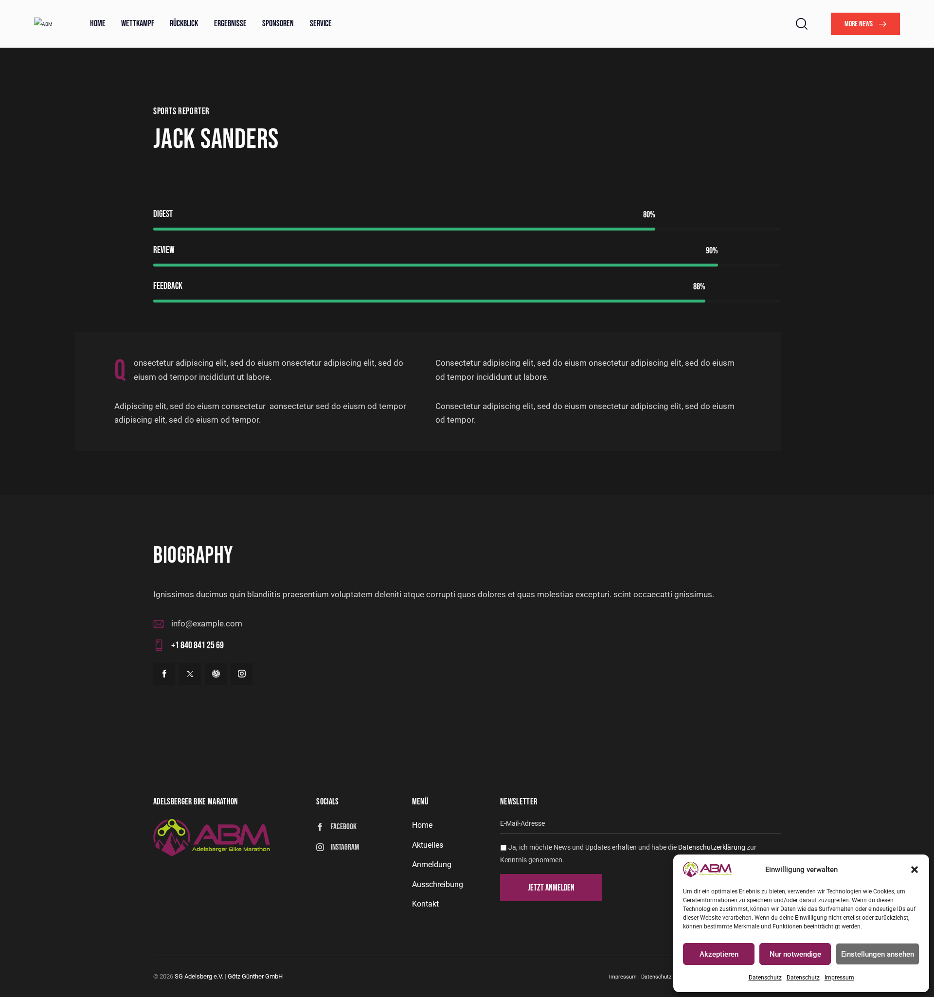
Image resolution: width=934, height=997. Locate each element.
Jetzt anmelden (551, 888)
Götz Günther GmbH (255, 976)
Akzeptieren (719, 954)
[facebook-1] (164, 674)
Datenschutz (765, 977)
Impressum (839, 977)
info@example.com (206, 623)
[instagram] (241, 674)
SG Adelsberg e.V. (199, 976)
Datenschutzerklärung (712, 847)
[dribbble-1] (216, 674)
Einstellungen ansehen (877, 954)
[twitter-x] (190, 674)
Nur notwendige (795, 954)
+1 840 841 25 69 (197, 645)
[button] (914, 869)
